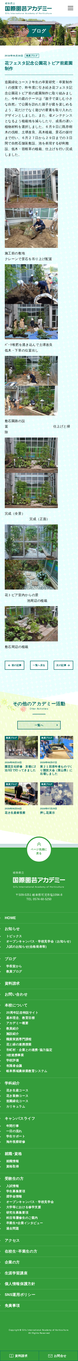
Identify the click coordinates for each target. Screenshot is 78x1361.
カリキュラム (15, 1106)
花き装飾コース (17, 1095)
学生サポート (15, 1136)
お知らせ (12, 929)
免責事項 (12, 1305)
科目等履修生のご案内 (22, 1217)
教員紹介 (12, 1028)
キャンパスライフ (20, 1118)
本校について (16, 1005)
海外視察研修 (15, 1141)
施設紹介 (12, 1033)
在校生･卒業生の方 (21, 1251)
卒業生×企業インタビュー (24, 1223)
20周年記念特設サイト (22, 1012)
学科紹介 (12, 1083)
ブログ (10, 959)
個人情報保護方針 (20, 1284)
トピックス (14, 936)
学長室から (14, 966)
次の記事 (61, 665)
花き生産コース (17, 1090)
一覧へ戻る (39, 665)
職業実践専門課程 (19, 1039)
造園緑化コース (17, 1101)
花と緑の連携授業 (19, 1044)
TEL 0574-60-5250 (39, 899)
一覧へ (39, 725)
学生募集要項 (15, 1191)
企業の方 (12, 1262)
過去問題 (12, 1228)
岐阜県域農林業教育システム (26, 1071)
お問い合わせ (16, 994)
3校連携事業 (15, 1055)
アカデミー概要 (17, 1023)
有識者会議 (14, 1065)
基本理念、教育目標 (20, 1017)
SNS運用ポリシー (20, 1295)
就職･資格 (13, 1154)
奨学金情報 (14, 1196)
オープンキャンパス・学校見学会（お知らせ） (39, 941)
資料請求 (12, 983)
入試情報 (12, 1186)
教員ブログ (14, 971)
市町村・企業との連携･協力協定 (29, 1050)
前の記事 (17, 665)
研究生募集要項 (17, 1212)
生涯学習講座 (16, 1273)
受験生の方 (14, 1178)
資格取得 (12, 1166)
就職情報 (12, 1161)
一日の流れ (14, 1131)
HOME (10, 918)
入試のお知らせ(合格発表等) (26, 946)
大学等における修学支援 (23, 1207)
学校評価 (12, 1060)
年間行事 (12, 1126)
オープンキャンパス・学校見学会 (30, 1202)
